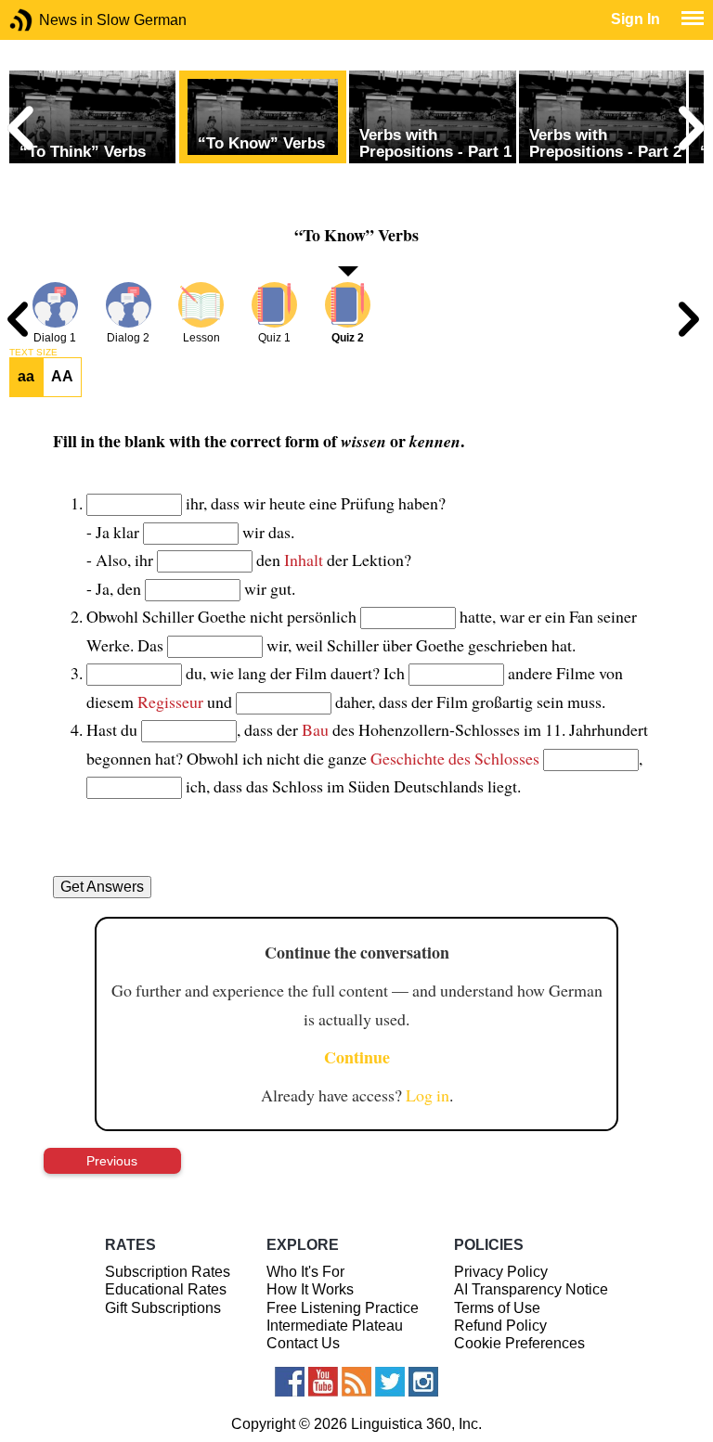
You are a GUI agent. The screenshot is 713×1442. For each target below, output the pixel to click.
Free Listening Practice (342, 1308)
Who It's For (305, 1272)
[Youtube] (323, 1382)
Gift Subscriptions (163, 1308)
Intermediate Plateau (334, 1325)
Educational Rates (166, 1289)
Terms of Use (497, 1308)
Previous (111, 1160)
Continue (357, 1057)
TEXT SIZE (33, 352)
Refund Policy (500, 1325)
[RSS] (356, 1382)
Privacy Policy (501, 1272)
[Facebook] (290, 1382)
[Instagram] (423, 1382)
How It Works (310, 1289)
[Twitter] (390, 1382)
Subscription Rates (167, 1272)
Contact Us (303, 1343)
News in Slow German (48, 20)
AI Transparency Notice (531, 1289)
